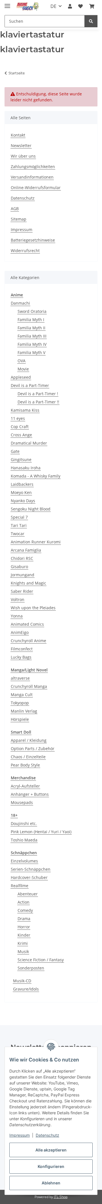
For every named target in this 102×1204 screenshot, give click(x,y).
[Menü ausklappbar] (7, 3)
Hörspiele (20, 719)
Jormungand (22, 574)
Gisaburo (19, 566)
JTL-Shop (60, 1196)
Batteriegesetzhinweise (33, 240)
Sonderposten (31, 968)
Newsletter (21, 145)
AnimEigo (20, 632)
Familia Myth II (31, 327)
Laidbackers (22, 484)
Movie (23, 369)
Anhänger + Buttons (30, 794)
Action (23, 902)
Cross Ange (21, 434)
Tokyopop (20, 702)
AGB (15, 208)
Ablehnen (51, 1182)
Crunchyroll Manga (29, 686)
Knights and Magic (28, 583)
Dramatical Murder (29, 443)
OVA (22, 360)
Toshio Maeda (24, 840)
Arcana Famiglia (26, 550)
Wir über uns (23, 156)
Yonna (17, 616)
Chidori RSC (22, 558)
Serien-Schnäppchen (30, 869)
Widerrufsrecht (25, 250)
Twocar (17, 533)
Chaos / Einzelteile (28, 756)
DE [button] (53, 6)
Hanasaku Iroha (26, 467)
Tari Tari (19, 525)
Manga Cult (22, 694)
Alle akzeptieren (51, 1150)
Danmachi (20, 303)
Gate (15, 451)
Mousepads (22, 802)
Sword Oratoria (32, 311)
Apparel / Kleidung (28, 740)
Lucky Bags (21, 657)
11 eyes (18, 418)
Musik (23, 951)
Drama (24, 918)
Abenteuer (28, 894)
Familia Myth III (32, 336)
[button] (70, 6)
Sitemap (18, 219)
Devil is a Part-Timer (30, 385)
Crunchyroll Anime (28, 640)
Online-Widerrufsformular (36, 187)
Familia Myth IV (32, 344)
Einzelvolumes (24, 861)
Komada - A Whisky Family (35, 476)
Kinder (24, 935)
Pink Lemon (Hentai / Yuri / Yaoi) (41, 831)
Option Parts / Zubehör (32, 748)
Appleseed (21, 377)
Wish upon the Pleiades (33, 607)
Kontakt (18, 135)
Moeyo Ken (21, 492)
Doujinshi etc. (24, 823)
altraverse (20, 678)
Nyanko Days (23, 500)
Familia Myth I (31, 319)
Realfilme (19, 885)
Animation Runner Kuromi (36, 542)
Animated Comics (27, 624)
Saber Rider (22, 591)
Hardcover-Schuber (29, 877)
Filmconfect (22, 649)
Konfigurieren (51, 1166)
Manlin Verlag (24, 711)
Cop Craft (20, 426)
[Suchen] (90, 21)
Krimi (23, 943)
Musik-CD (22, 980)
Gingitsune (21, 459)
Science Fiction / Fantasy (41, 959)
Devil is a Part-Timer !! (38, 402)
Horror (24, 926)
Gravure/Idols (26, 989)
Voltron (17, 599)
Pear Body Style (25, 765)
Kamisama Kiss (25, 410)
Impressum (19, 1135)
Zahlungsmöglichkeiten (33, 166)
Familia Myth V (31, 352)
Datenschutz (47, 1135)
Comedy (25, 910)
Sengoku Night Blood (30, 509)
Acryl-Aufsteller (25, 786)
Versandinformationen (32, 177)
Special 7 (19, 517)
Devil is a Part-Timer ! (38, 393)
